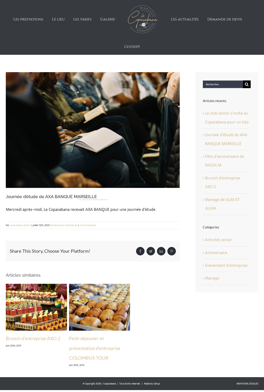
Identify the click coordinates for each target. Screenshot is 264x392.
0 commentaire (88, 209)
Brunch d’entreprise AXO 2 (33, 322)
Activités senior (218, 223)
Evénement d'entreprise (64, 209)
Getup (156, 367)
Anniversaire (216, 236)
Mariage (212, 262)
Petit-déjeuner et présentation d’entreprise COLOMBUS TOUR (94, 331)
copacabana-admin (20, 209)
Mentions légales (247, 367)
